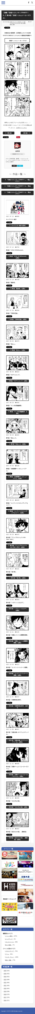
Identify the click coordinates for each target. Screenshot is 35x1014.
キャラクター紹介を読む (18, 225)
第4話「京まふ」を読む (18, 350)
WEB (14, 165)
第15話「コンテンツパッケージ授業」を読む (18, 674)
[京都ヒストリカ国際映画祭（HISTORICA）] (9, 890)
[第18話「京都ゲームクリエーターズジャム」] (17, 754)
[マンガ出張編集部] (25, 901)
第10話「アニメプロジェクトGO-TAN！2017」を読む (18, 546)
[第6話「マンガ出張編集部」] (17, 393)
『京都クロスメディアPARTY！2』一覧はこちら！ (18, 186)
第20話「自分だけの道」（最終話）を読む (18, 838)
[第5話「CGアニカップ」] (17, 362)
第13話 (9, 133)
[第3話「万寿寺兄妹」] (17, 301)
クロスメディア (9, 951)
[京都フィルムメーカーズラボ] (25, 887)
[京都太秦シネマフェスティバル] (25, 881)
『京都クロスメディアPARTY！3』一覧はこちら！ (18, 193)
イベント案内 (9, 936)
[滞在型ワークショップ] (9, 901)
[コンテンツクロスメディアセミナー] (25, 874)
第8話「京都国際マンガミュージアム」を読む (18, 477)
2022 (5, 982)
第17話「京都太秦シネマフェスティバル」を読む (18, 741)
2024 (5, 976)
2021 (5, 985)
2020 (5, 988)
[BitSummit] (9, 925)
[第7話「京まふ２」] (17, 425)
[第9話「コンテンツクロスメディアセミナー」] (17, 491)
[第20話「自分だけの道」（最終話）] (17, 819)
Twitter (20, 165)
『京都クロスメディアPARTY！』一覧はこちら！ (18, 180)
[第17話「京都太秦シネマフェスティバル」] (17, 720)
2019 (5, 991)
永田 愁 (17, 151)
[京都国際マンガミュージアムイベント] (25, 894)
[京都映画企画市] (25, 915)
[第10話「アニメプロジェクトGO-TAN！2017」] (17, 525)
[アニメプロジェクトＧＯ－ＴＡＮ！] (25, 908)
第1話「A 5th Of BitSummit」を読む (18, 257)
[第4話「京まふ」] (17, 332)
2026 (5, 970)
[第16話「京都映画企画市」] (17, 687)
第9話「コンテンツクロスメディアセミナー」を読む (18, 512)
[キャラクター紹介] (17, 207)
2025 (5, 973)
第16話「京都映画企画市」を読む (18, 706)
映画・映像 (12, 24)
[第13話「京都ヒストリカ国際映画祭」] (17, 623)
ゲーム (7, 954)
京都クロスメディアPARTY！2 (16, 21)
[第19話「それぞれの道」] (17, 789)
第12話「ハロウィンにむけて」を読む (18, 609)
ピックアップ (9, 939)
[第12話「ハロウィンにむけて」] (17, 590)
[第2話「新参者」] (17, 270)
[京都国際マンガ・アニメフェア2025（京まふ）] (9, 867)
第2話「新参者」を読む (18, 288)
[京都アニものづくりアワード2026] (25, 860)
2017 (5, 997)
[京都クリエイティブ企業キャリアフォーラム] (9, 910)
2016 (5, 1000)
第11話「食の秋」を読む (18, 578)
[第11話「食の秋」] (17, 559)
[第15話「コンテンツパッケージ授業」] (17, 655)
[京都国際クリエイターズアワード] (9, 859)
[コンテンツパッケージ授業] (9, 877)
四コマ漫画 (23, 23)
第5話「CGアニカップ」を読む (18, 381)
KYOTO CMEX (10, 1011)
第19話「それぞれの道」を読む (18, 807)
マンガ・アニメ (9, 957)
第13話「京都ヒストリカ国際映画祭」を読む (18, 641)
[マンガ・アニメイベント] (25, 867)
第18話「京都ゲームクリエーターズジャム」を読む (18, 775)
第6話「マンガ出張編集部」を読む (18, 412)
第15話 (25, 133)
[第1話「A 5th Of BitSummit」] (17, 238)
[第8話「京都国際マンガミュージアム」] (17, 456)
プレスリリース (9, 942)
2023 (5, 979)
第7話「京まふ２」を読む (18, 444)
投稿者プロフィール (18, 154)
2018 (5, 994)
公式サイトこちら (21, 127)
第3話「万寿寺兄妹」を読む (18, 319)
